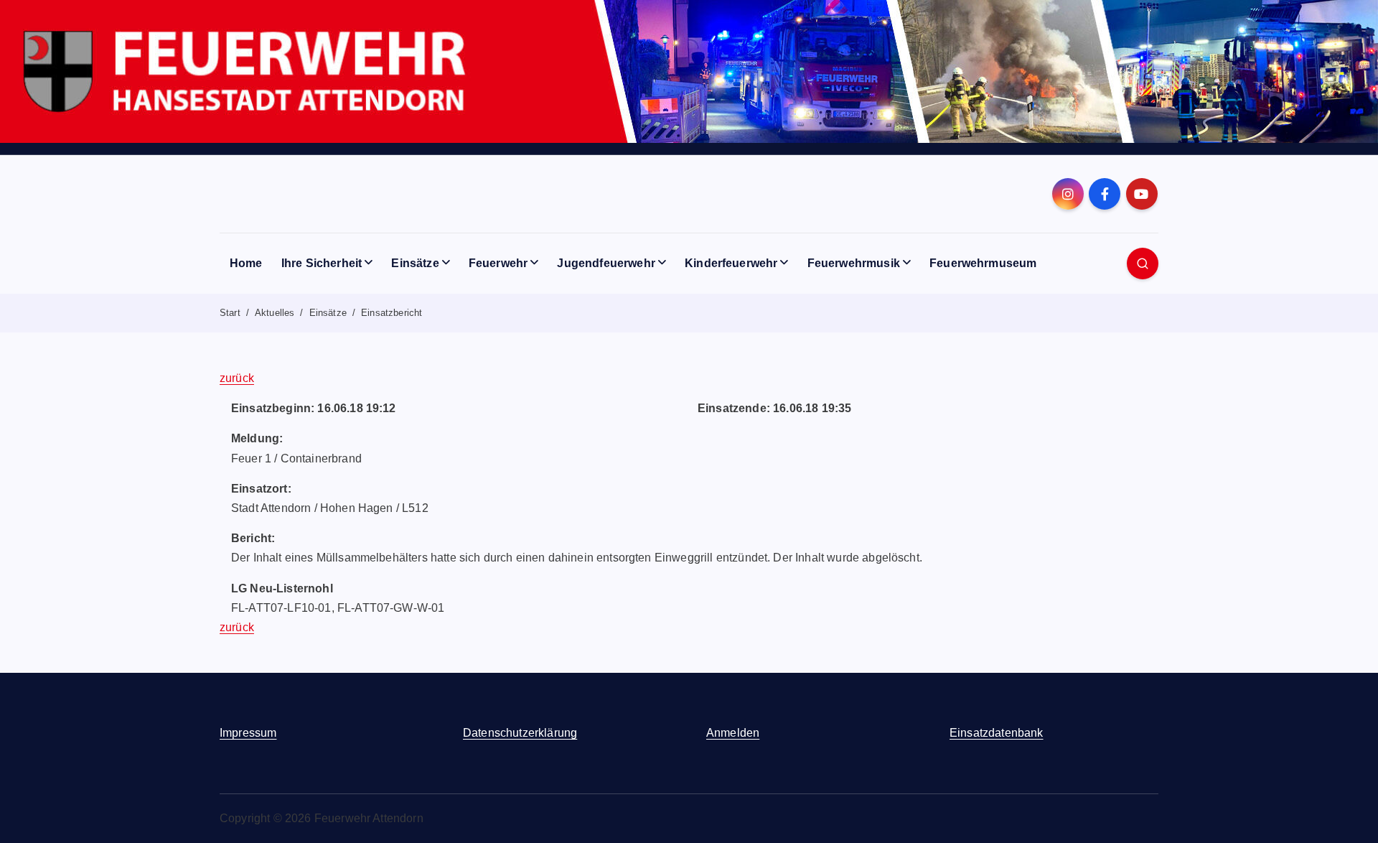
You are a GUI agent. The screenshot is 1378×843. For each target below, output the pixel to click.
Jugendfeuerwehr (606, 263)
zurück (237, 378)
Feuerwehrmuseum (982, 263)
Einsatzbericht (391, 312)
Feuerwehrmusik (853, 263)
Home (246, 263)
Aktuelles (274, 312)
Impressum (248, 733)
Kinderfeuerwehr (731, 263)
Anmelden (732, 733)
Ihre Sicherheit (321, 263)
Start (230, 312)
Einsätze (415, 263)
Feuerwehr (498, 263)
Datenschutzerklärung (520, 733)
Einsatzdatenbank (997, 733)
